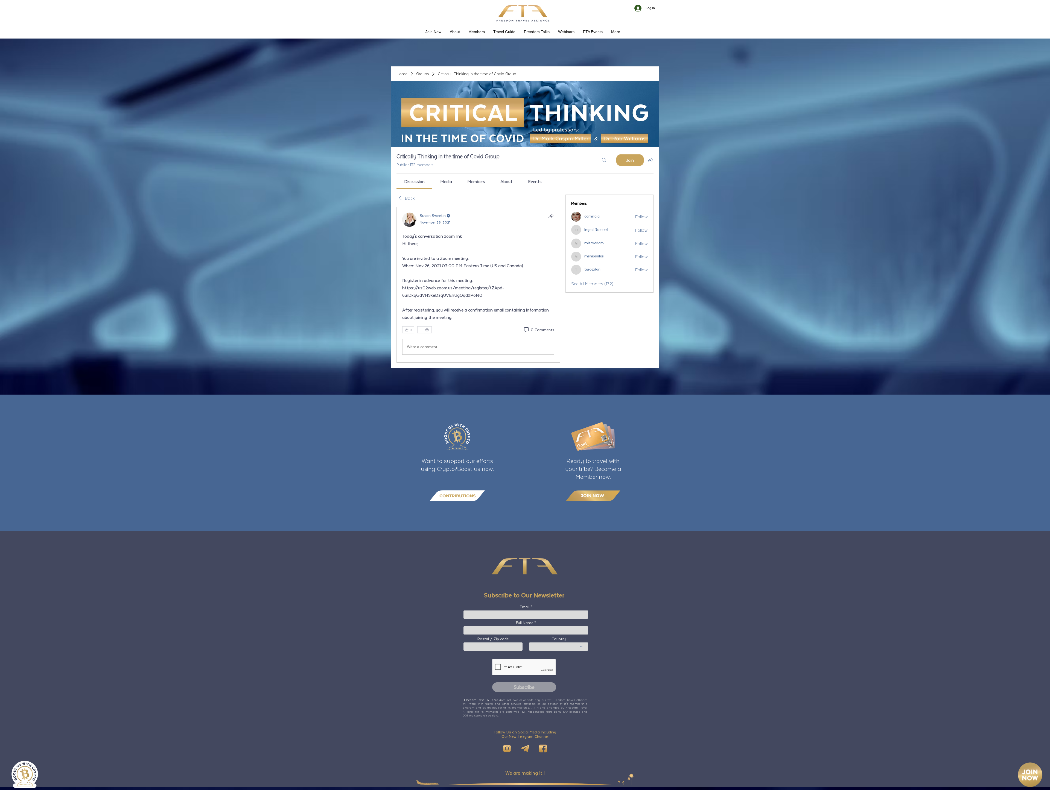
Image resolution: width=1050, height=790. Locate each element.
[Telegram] (525, 748)
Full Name (524, 623)
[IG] (507, 748)
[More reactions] (424, 329)
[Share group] (650, 160)
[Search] (604, 160)
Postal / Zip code (493, 639)
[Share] (551, 216)
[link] (414, 181)
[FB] (543, 748)
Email (524, 607)
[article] (478, 285)
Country (559, 639)
